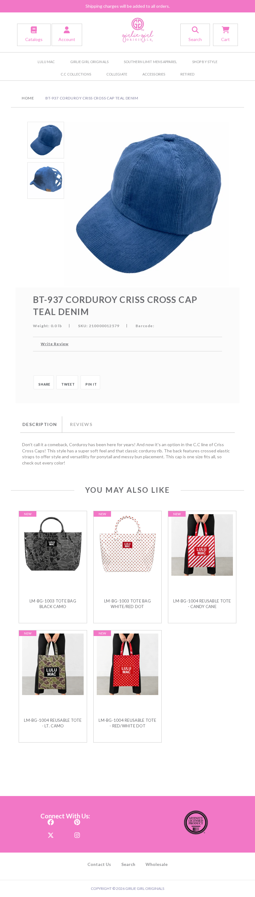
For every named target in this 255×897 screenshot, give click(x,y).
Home (28, 98)
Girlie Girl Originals (89, 62)
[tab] (41, 424)
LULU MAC (46, 62)
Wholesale (157, 864)
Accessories (153, 74)
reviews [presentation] (81, 424)
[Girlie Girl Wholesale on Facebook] (50, 820)
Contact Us (99, 864)
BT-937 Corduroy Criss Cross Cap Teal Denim (91, 98)
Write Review (54, 343)
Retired (187, 74)
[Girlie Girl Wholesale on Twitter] (50, 833)
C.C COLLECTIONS (76, 74)
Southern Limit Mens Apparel (150, 62)
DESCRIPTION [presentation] (39, 424)
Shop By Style (204, 62)
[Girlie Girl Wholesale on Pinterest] (77, 820)
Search (128, 864)
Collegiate (116, 74)
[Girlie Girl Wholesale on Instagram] (77, 833)
